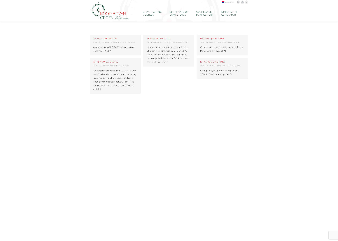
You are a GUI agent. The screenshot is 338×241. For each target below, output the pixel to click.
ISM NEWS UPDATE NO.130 (105, 61)
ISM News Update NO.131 (212, 38)
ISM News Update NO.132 (159, 38)
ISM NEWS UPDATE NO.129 (212, 61)
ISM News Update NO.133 (105, 38)
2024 (95, 42)
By (108, 42)
